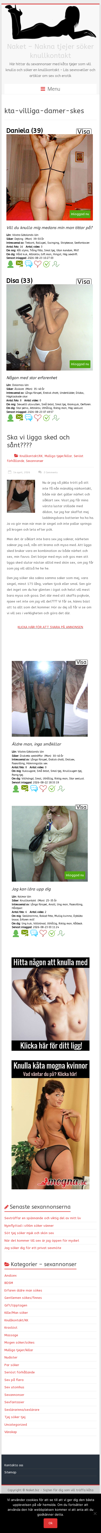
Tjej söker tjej (14, 1417)
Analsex (10, 1275)
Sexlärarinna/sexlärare (21, 1410)
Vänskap (10, 1432)
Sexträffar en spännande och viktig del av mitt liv (42, 1218)
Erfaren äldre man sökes (23, 1290)
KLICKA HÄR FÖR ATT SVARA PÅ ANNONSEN (50, 627)
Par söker (11, 1365)
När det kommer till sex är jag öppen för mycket (41, 1240)
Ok (50, 1523)
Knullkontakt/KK (31, 456)
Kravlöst (10, 1327)
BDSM (8, 1283)
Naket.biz (32, 1490)
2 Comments (50, 472)
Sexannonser (34, 461)
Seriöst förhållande (19, 1372)
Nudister (10, 1357)
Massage (11, 1335)
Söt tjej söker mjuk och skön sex (29, 1233)
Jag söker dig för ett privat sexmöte (32, 1248)
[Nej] (94, 1513)
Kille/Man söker (16, 1312)
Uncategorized (15, 1424)
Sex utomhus (14, 1387)
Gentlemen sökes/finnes (23, 1298)
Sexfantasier (14, 1402)
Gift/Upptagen (15, 1305)
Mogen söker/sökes (19, 1342)
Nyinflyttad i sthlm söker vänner (29, 1225)
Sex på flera (14, 1380)
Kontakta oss (14, 1465)
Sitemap (10, 1472)
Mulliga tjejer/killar (58, 456)
